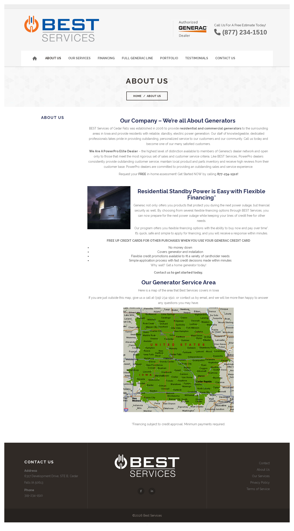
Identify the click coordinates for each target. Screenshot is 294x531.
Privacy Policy (260, 482)
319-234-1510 (33, 495)
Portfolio (169, 58)
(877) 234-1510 (244, 32)
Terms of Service (258, 489)
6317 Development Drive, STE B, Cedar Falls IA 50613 (51, 479)
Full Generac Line (137, 58)
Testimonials (196, 58)
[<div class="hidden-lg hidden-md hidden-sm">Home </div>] (27, 56)
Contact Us (225, 58)
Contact (264, 463)
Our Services (79, 58)
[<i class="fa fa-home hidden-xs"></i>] (37, 58)
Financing (106, 58)
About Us (53, 58)
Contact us (162, 272)
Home (137, 96)
